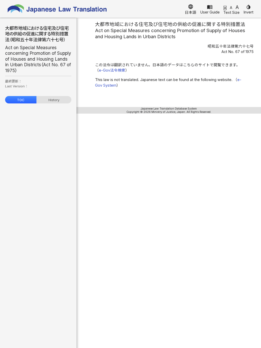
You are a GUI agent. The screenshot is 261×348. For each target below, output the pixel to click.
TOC (20, 100)
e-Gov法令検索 (112, 70)
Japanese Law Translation (57, 8)
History (53, 100)
